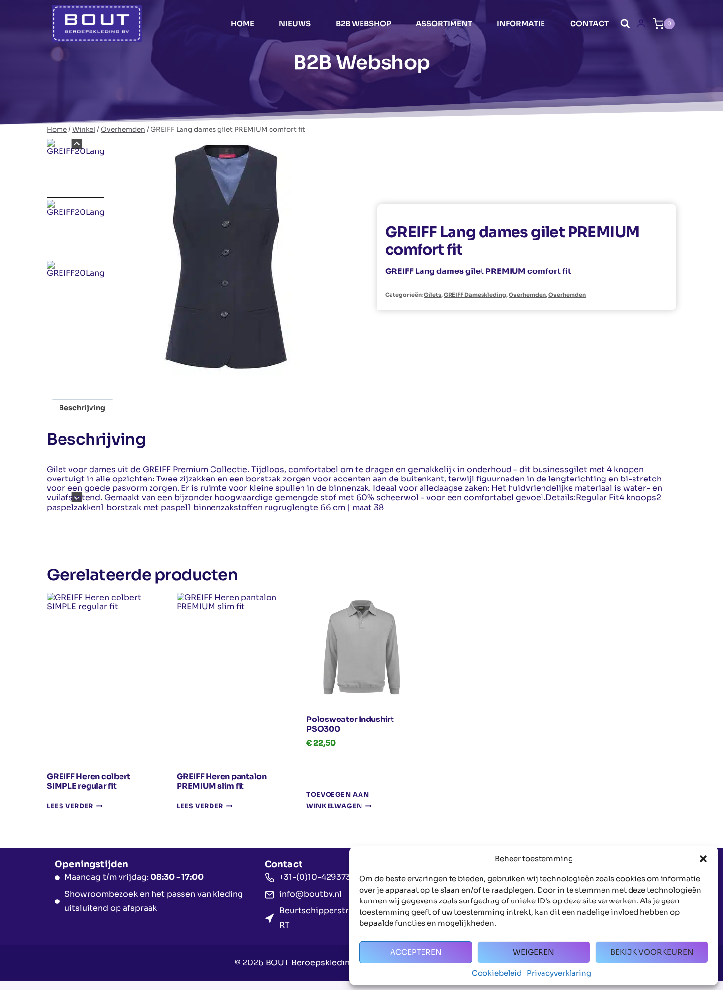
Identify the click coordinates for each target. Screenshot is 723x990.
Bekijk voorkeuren (651, 952)
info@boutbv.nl (310, 894)
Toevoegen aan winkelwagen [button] (337, 800)
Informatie (521, 23)
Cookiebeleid (497, 973)
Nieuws (295, 23)
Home (242, 23)
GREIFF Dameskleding (475, 294)
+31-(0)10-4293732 (317, 877)
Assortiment (444, 23)
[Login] (641, 23)
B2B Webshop (363, 23)
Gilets (432, 294)
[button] (703, 859)
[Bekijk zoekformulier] (625, 23)
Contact (589, 23)
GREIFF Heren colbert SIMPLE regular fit (88, 781)
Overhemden (527, 294)
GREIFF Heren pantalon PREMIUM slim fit (222, 781)
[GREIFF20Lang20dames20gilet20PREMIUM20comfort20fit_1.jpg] (226, 257)
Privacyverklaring (559, 973)
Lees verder (70, 806)
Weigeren (533, 952)
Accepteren (416, 952)
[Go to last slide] (76, 144)
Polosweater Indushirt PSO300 (350, 724)
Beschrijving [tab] (82, 407)
